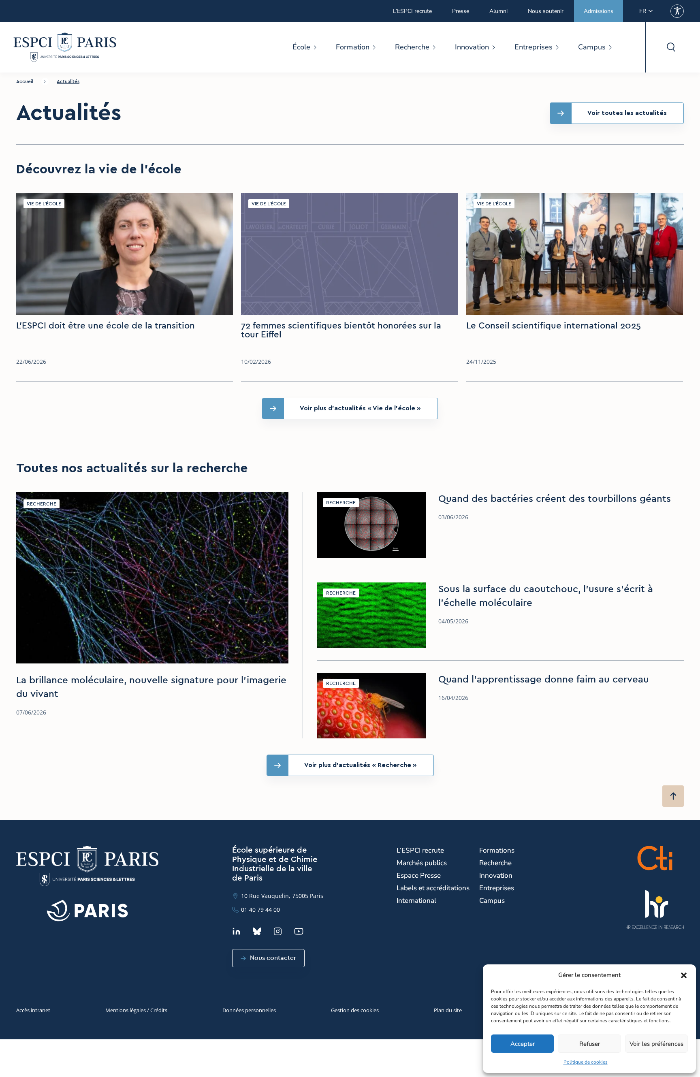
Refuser (589, 1044)
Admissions (598, 11)
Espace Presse (419, 875)
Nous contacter (273, 958)
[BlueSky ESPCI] (257, 931)
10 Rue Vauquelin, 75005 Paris (282, 896)
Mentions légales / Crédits (136, 1010)
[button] (684, 975)
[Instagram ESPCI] (277, 931)
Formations (496, 850)
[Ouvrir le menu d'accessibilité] (677, 11)
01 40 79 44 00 (260, 909)
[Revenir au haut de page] (673, 796)
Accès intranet (33, 1010)
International (416, 900)
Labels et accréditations (433, 888)
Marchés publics (422, 863)
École (301, 47)
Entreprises (533, 47)
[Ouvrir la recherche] (670, 47)
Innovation (472, 47)
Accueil (24, 81)
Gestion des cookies (355, 1010)
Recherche (412, 47)
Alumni (498, 11)
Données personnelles (249, 1010)
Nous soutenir (545, 11)
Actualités (68, 81)
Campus (592, 47)
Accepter (522, 1044)
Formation (352, 47)
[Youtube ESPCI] (298, 931)
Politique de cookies (585, 1062)
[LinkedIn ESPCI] (236, 931)
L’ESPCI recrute (412, 11)
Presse (460, 11)
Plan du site (448, 1010)
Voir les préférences (656, 1044)
